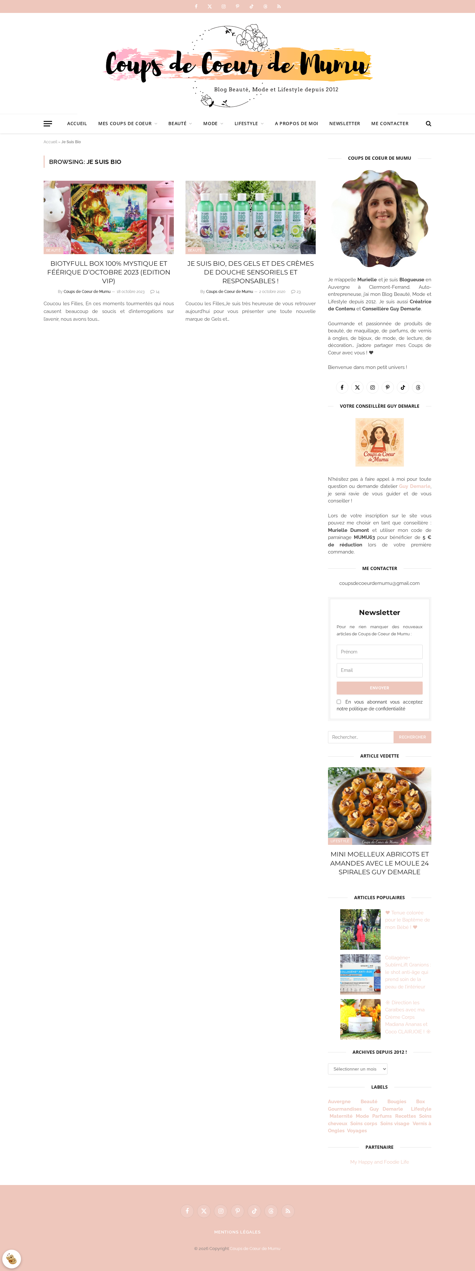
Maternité (341, 1116)
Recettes (405, 1116)
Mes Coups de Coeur (125, 123)
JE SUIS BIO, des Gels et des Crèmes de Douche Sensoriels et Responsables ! (250, 272)
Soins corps (363, 1123)
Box (423, 1101)
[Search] (428, 123)
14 (158, 291)
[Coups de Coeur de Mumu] (237, 63)
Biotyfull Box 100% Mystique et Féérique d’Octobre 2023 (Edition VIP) (108, 272)
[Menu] (48, 123)
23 (299, 291)
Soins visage (394, 1123)
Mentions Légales (237, 1232)
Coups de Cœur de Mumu (255, 1248)
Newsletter (344, 123)
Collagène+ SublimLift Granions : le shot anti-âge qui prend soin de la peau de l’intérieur (408, 972)
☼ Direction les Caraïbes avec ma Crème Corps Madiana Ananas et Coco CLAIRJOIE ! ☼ (408, 1017)
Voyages (357, 1131)
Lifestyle (246, 123)
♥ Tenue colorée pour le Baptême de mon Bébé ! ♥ (407, 920)
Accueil (77, 123)
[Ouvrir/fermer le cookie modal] (11, 1259)
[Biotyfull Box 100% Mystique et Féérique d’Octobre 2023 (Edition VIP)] (109, 217)
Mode (210, 123)
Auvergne (339, 1101)
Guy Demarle (414, 486)
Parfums (382, 1116)
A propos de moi (297, 123)
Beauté (177, 123)
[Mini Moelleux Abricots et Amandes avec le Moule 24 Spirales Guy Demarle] (379, 806)
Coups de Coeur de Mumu (87, 291)
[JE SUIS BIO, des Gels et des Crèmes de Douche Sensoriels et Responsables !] (250, 217)
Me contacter (389, 123)
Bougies (396, 1101)
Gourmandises (345, 1109)
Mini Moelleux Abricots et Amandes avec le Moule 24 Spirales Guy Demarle (379, 863)
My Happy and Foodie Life (379, 1162)
